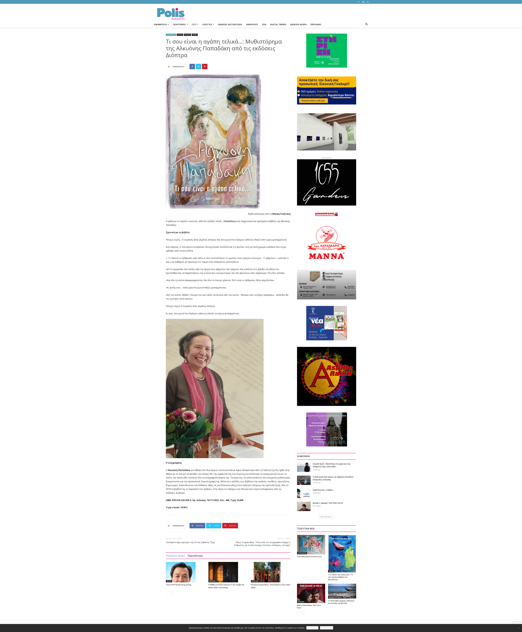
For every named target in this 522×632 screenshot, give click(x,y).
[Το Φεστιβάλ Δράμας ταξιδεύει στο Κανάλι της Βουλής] (342, 591)
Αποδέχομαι (312, 628)
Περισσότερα (195, 555)
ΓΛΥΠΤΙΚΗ (255, 581)
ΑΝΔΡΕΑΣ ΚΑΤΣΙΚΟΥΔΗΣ (230, 24)
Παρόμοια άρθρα (175, 555)
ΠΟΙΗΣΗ (187, 35)
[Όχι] (518, 628)
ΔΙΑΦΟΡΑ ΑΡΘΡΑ (298, 24)
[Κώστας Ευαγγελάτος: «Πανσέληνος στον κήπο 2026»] (271, 572)
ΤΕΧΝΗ (194, 35)
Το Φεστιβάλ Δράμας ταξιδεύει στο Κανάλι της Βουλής (341, 601)
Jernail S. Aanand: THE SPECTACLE (328, 503)
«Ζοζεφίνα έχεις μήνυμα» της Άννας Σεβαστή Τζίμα (190, 542)
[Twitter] (368, 2)
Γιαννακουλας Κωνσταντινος (309, 556)
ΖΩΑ (264, 24)
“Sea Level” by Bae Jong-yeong (178, 584)
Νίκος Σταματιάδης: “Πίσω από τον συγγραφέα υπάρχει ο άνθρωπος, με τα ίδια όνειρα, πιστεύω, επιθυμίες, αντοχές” (262, 543)
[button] (366, 24)
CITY (194, 24)
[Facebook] (359, 2)
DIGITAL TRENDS (278, 24)
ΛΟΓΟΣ (180, 35)
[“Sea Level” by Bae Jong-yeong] (186, 572)
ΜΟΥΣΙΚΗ (212, 581)
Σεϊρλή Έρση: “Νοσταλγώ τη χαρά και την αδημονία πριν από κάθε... (331, 465)
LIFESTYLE (207, 24)
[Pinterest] (204, 66)
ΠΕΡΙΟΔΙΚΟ (315, 24)
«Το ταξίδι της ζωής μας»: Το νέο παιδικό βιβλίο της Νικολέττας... (340, 577)
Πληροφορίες (326, 628)
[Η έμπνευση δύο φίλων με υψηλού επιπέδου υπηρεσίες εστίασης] (304, 480)
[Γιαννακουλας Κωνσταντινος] (311, 544)
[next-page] (172, 593)
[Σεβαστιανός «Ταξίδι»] (304, 493)
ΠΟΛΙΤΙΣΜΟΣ (179, 24)
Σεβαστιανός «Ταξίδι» (323, 490)
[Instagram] (363, 2)
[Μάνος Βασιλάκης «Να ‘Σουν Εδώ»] (311, 593)
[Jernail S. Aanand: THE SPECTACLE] (304, 506)
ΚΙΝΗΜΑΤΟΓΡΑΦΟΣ (335, 597)
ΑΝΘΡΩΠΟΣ (252, 24)
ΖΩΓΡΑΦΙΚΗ (302, 553)
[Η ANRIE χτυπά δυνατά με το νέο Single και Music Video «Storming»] (228, 572)
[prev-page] (167, 593)
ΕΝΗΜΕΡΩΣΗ (160, 24)
